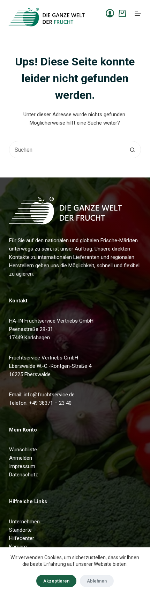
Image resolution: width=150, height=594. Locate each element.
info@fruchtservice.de (49, 394)
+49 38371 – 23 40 (50, 403)
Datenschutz (23, 475)
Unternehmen (24, 521)
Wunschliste (23, 449)
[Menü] (138, 13)
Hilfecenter (21, 538)
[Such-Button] (132, 149)
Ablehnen (97, 581)
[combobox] (66, 149)
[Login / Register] (110, 13)
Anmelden (20, 458)
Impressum (22, 466)
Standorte (20, 530)
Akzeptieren (56, 581)
